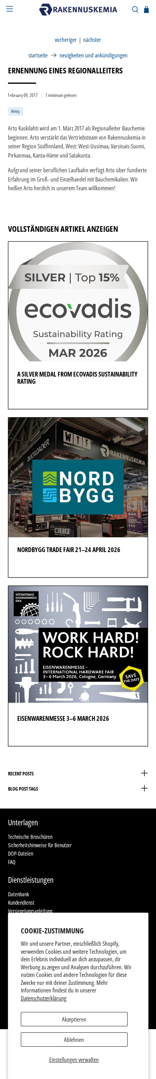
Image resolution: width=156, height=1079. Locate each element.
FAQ (12, 862)
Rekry (15, 111)
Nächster (92, 40)
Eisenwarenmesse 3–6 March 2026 (63, 718)
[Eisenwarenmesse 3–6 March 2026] (78, 646)
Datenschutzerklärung (43, 998)
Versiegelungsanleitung (30, 911)
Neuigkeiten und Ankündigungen (94, 55)
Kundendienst (21, 902)
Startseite (38, 55)
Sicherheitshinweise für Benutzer (40, 845)
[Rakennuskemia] (78, 9)
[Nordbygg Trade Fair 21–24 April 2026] (78, 477)
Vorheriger (66, 40)
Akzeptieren (74, 1019)
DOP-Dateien (20, 853)
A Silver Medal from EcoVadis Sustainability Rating (77, 378)
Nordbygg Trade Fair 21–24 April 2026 (68, 549)
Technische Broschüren (30, 836)
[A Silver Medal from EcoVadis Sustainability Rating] (78, 301)
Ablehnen (74, 1039)
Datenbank (18, 894)
